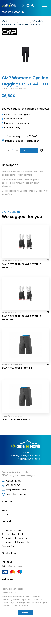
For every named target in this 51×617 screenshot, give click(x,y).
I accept (25, 612)
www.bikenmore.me (16, 494)
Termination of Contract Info (15, 542)
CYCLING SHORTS (37, 22)
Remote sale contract (12, 534)
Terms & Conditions (11, 530)
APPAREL (23, 22)
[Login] (33, 5)
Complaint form (9, 546)
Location (6, 514)
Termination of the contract (15, 538)
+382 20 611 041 (13, 485)
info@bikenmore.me (16, 489)
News (4, 510)
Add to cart (29, 150)
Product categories (13, 12)
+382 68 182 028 (13, 481)
